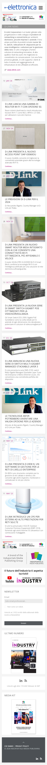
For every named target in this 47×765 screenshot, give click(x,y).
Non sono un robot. (15, 607)
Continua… (9, 119)
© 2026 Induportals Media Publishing (22, 748)
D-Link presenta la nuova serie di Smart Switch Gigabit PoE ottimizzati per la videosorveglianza (23, 309)
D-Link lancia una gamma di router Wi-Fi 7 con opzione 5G (23, 105)
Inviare (23, 623)
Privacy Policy (22, 746)
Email (6, 597)
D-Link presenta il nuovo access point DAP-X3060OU (20, 153)
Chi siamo (8, 746)
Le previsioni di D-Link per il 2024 (21, 200)
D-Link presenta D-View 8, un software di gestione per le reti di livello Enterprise (22, 466)
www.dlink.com (13, 70)
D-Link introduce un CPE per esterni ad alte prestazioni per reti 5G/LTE (24, 519)
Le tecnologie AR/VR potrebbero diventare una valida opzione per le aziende (23, 418)
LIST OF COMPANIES (12, 751)
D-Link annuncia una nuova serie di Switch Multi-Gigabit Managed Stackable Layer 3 (22, 363)
